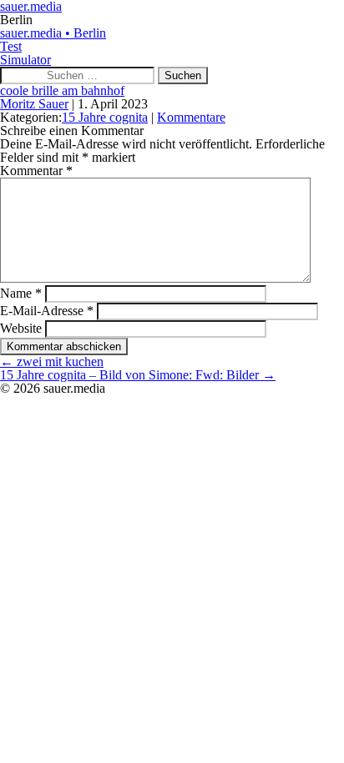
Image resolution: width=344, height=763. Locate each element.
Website (21, 328)
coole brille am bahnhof (62, 90)
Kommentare (191, 117)
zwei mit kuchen (52, 361)
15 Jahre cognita (105, 117)
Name (21, 293)
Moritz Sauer (34, 104)
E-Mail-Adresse (47, 311)
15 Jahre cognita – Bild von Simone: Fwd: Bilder (138, 375)
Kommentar (36, 170)
